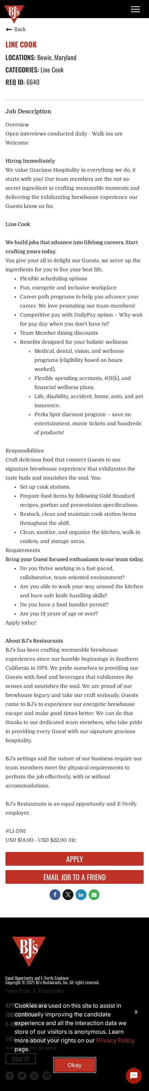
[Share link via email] (94, 894)
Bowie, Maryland (56, 57)
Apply (74, 858)
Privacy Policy (115, 1040)
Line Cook (51, 69)
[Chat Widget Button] (134, 1076)
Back (20, 29)
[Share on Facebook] (54, 894)
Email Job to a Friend (74, 876)
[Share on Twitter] (67, 894)
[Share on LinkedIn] (81, 894)
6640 (32, 82)
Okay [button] (75, 1065)
